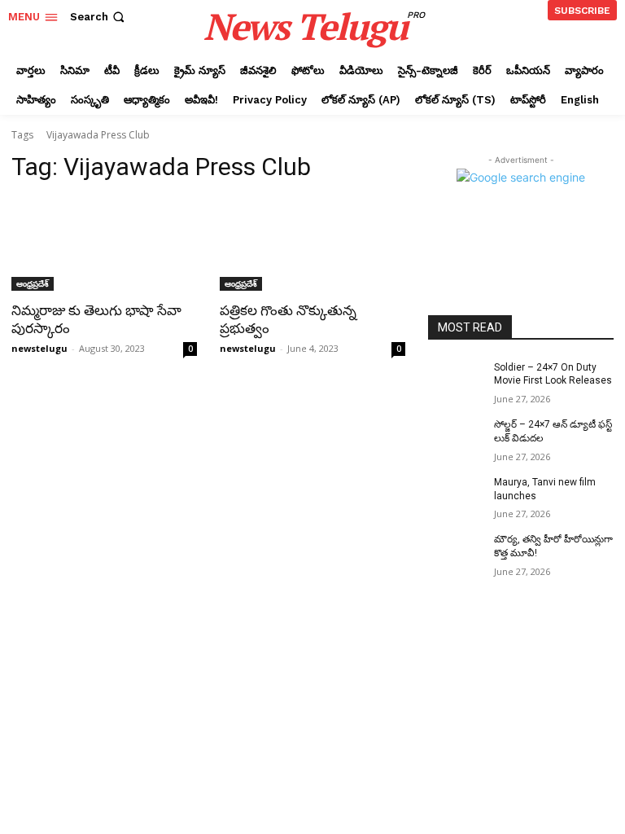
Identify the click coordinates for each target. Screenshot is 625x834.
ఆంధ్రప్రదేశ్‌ (32, 283)
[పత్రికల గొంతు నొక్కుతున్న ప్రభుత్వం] (312, 244)
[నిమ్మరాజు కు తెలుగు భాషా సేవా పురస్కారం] (104, 244)
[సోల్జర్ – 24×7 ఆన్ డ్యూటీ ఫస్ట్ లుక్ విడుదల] (455, 437)
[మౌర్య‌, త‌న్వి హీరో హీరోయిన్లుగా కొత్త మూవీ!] (455, 552)
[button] (99, 17)
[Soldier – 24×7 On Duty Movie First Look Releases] (455, 380)
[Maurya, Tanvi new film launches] (455, 495)
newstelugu (39, 348)
